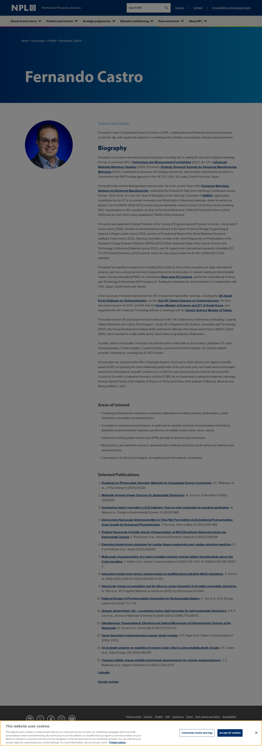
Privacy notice (117, 742)
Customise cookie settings (197, 732)
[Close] (256, 733)
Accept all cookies (229, 732)
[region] (131, 733)
